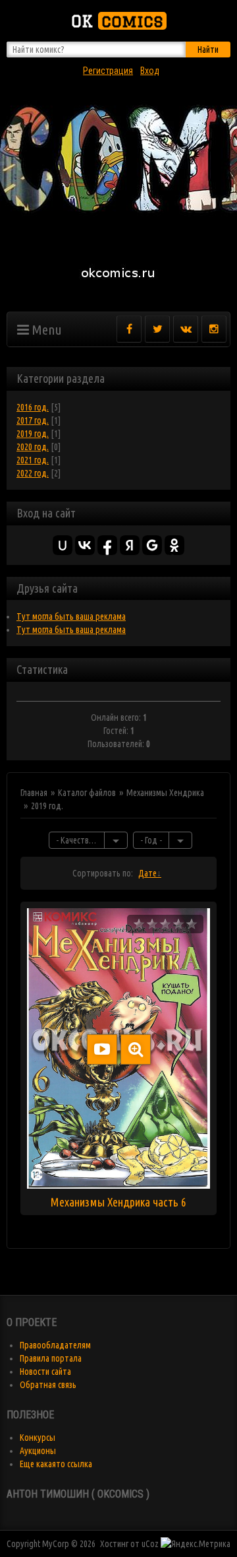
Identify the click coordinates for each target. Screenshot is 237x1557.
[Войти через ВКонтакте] (85, 545)
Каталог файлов (87, 792)
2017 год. (32, 420)
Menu (45, 329)
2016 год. (32, 407)
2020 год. (32, 447)
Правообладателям (55, 1345)
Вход (149, 70)
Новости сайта (45, 1371)
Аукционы (38, 1450)
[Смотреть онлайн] (102, 1049)
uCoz (150, 1544)
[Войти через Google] (152, 545)
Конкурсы (37, 1437)
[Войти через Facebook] (107, 545)
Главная (33, 792)
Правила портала (51, 1358)
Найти (208, 49)
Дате (147, 873)
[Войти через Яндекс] (130, 545)
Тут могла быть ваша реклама (71, 616)
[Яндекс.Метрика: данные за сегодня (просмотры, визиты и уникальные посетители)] (195, 1543)
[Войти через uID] (62, 545)
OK (117, 21)
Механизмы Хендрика (165, 792)
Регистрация (108, 70)
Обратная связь (48, 1384)
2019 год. (32, 433)
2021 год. (32, 460)
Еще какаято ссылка (56, 1464)
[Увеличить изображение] (135, 1049)
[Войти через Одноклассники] (174, 545)
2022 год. (32, 473)
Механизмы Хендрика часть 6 (118, 1202)
